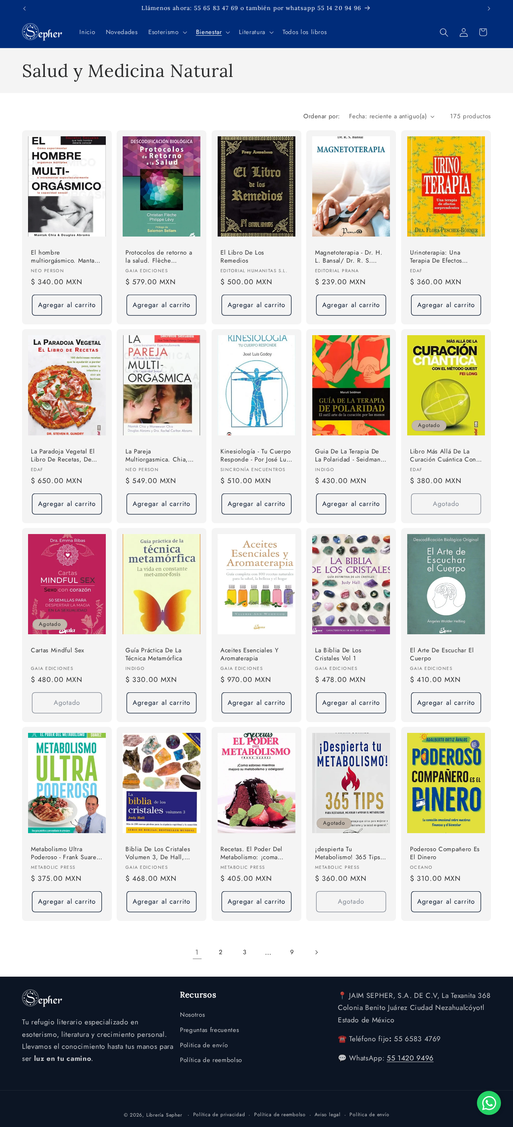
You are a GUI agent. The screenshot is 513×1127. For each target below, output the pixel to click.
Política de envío (369, 1114)
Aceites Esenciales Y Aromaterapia (249, 654)
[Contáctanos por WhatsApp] (489, 1103)
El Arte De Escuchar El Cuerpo (442, 654)
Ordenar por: (321, 116)
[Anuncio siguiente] (489, 8)
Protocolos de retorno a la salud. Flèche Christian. (158, 257)
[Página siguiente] (315, 952)
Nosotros (192, 1015)
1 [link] (197, 952)
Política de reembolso (211, 1060)
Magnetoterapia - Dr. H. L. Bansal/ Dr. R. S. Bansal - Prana (348, 257)
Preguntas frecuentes (209, 1030)
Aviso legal (327, 1114)
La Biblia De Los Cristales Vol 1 (338, 654)
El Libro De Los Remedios (242, 257)
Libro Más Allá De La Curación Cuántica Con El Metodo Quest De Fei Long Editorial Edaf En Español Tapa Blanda (444, 456)
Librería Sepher (164, 1114)
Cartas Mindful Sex (57, 650)
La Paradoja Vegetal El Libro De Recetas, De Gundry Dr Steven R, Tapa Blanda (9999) (63, 456)
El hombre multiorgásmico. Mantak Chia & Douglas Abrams (65, 257)
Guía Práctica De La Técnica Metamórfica (153, 654)
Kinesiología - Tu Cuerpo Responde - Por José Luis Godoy (255, 456)
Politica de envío (204, 1045)
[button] (166, 32)
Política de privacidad (219, 1114)
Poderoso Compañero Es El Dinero (445, 853)
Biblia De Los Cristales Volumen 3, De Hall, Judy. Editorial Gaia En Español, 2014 (157, 853)
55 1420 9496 (410, 1058)
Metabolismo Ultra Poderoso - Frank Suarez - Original (65, 853)
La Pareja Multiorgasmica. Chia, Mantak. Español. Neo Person (156, 456)
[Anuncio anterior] (24, 8)
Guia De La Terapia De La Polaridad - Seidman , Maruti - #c (350, 456)
